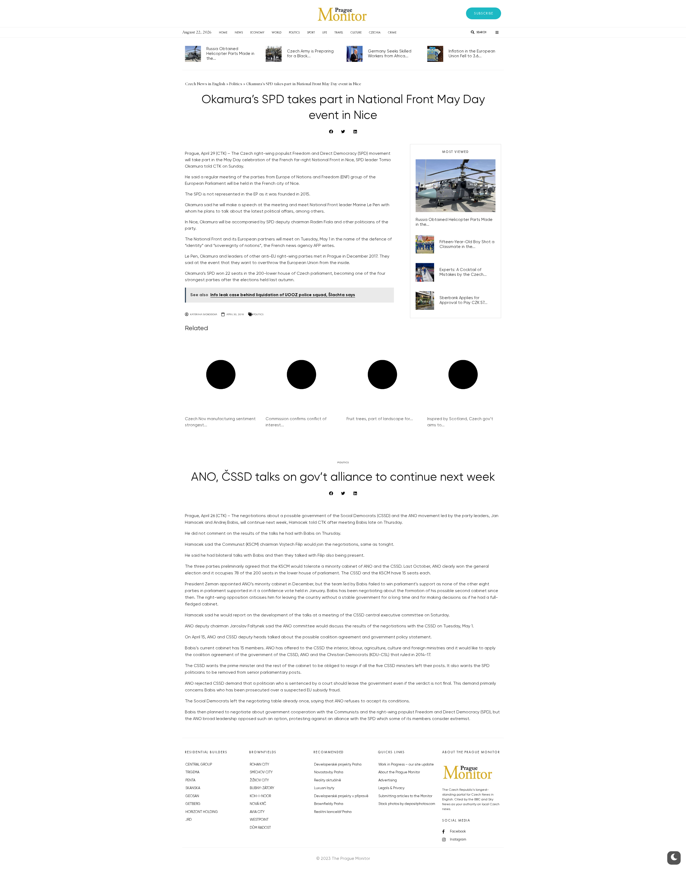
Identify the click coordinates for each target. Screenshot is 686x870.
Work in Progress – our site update (406, 764)
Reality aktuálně (327, 780)
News (239, 32)
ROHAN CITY (259, 764)
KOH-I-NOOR (260, 796)
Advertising (387, 780)
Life (324, 32)
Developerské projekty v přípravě (341, 796)
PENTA (190, 780)
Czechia (375, 32)
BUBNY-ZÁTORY (262, 788)
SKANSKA (192, 788)
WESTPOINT (259, 820)
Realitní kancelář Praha (333, 812)
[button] (483, 13)
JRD (188, 820)
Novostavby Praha (328, 772)
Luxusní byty (324, 788)
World (276, 32)
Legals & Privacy (391, 788)
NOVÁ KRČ (258, 804)
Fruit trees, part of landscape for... (379, 419)
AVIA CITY (257, 812)
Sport (311, 32)
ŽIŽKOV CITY (259, 780)
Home (223, 32)
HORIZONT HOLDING (201, 812)
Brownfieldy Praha (328, 804)
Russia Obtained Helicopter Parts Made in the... (230, 54)
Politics (294, 32)
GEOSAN (192, 796)
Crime (392, 32)
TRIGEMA (192, 772)
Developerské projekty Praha (337, 764)
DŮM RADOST (260, 828)
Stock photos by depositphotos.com (406, 804)
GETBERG (192, 804)
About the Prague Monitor (399, 772)
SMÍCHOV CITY (261, 772)
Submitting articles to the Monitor (405, 796)
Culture (356, 32)
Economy (257, 32)
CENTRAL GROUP (198, 764)
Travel (338, 32)
